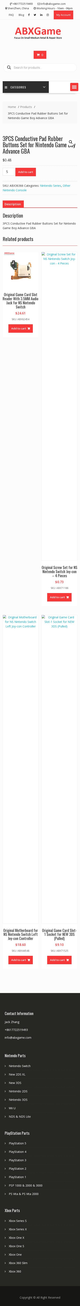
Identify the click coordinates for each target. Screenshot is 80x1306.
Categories (18, 87)
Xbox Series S (18, 1221)
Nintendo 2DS (18, 1091)
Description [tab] (13, 204)
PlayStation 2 (17, 1168)
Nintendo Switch (20, 1066)
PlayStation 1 (17, 1177)
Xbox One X (16, 1238)
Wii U (12, 1108)
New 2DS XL (17, 1074)
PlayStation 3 (17, 1160)
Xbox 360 (15, 1271)
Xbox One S (16, 1246)
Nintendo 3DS (18, 1100)
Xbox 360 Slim (18, 1263)
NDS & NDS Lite (20, 1116)
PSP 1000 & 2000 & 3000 (25, 1185)
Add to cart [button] (18, 328)
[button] (74, 87)
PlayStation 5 (17, 1143)
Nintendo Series (50, 186)
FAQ (11, 15)
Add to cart (25, 172)
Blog (21, 15)
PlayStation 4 (17, 1152)
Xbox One (15, 1254)
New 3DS (15, 1083)
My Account (63, 15)
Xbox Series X (18, 1229)
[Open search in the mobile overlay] (40, 68)
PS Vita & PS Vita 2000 (24, 1194)
